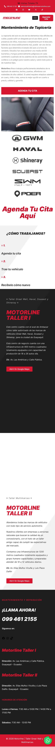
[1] (48, 741)
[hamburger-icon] (35, 18)
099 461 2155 (19, 619)
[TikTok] (40, 9)
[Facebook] (14, 9)
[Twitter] (34, 9)
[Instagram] (21, 9)
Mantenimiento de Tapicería (26, 27)
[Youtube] (27, 9)
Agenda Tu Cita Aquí (27, 212)
